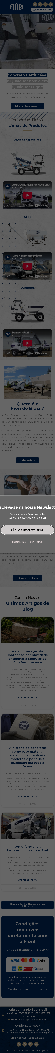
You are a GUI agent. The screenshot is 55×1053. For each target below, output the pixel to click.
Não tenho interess (21, 542)
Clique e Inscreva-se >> (27, 530)
